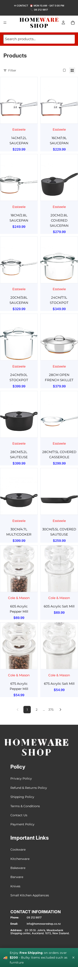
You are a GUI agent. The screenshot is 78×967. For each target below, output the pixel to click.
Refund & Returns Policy (28, 788)
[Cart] (73, 22)
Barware (16, 877)
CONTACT (22, 5)
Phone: (14, 917)
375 (51, 710)
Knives (15, 886)
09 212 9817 (41, 9)
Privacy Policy (21, 778)
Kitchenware (19, 859)
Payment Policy (22, 824)
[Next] (60, 709)
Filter (12, 70)
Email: (14, 923)
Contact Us (18, 815)
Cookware (18, 849)
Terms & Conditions (25, 806)
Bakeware (17, 868)
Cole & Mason (19, 598)
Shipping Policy (22, 797)
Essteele (19, 129)
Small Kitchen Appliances (29, 895)
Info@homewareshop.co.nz (44, 923)
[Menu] (5, 23)
